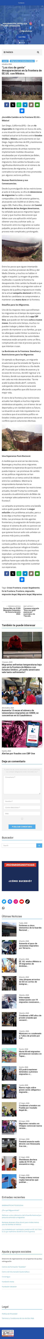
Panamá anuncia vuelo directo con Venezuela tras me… (29, 1143)
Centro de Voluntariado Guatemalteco (16, 1272)
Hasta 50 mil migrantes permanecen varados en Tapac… (30, 1053)
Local (5, 61)
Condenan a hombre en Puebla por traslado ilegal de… (29, 1107)
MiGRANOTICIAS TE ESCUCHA (12, 1205)
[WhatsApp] (18, 104)
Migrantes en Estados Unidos (22, 61)
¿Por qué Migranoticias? (10, 1210)
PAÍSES (9, 52)
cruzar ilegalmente (31, 588)
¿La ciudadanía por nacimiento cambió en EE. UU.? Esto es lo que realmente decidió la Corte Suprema (22, 1230)
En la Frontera (8, 591)
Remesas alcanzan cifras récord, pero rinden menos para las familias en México (20, 1223)
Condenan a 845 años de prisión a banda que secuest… (30, 1017)
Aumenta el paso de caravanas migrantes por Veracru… (29, 945)
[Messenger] (22, 110)
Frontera (20, 591)
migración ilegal (9, 594)
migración (29, 591)
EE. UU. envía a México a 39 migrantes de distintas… (30, 963)
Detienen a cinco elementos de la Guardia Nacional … (30, 927)
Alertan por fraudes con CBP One (18, 753)
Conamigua (6, 1277)
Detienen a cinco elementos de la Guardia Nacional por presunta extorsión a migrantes (21, 1216)
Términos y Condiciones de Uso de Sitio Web (18, 1318)
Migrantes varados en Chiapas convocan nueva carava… (30, 1125)
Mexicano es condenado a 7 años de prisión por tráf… (30, 1035)
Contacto (21, 3)
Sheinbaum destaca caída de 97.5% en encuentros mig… (28, 1161)
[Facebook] (6, 104)
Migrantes (37, 594)
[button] (22, 25)
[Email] (37, 104)
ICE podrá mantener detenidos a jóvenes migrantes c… (28, 1071)
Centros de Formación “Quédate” (14, 1267)
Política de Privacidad (9, 1314)
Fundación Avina (8, 1282)
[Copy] (31, 104)
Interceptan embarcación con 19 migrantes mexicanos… (29, 999)
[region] (22, 25)
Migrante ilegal (24, 594)
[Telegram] (25, 104)
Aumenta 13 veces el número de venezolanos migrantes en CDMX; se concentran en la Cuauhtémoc (20, 713)
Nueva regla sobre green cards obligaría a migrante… (29, 1089)
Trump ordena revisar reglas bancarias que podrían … (29, 1179)
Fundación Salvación (9, 1286)
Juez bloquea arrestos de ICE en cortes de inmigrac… (29, 981)
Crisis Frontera (14, 588)
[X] (12, 104)
